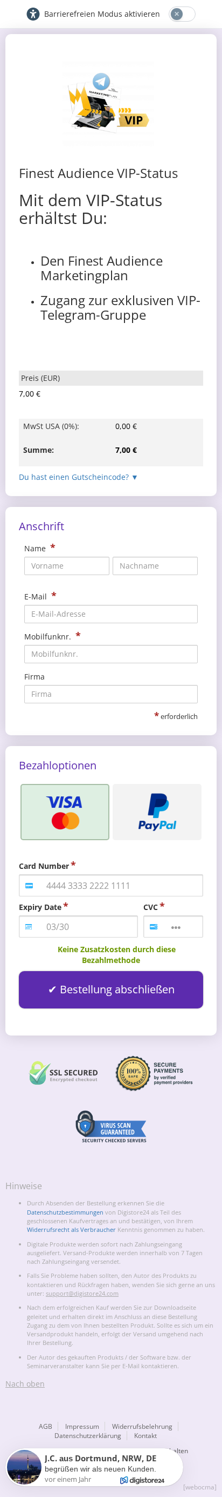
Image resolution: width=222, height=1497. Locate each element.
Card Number (44, 866)
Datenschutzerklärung (87, 1435)
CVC (150, 907)
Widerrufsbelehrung (142, 1426)
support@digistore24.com (82, 1293)
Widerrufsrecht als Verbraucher (71, 1229)
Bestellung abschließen (117, 989)
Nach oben (25, 1384)
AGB (45, 1426)
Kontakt (145, 1435)
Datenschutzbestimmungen (65, 1212)
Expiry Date (40, 907)
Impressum (82, 1426)
